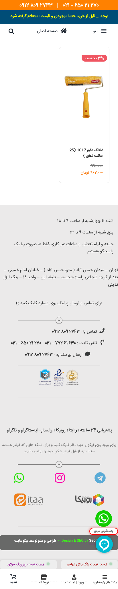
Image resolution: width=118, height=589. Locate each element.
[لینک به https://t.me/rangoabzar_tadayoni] (100, 478)
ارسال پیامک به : (53, 354)
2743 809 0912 (36, 5)
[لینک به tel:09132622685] (102, 330)
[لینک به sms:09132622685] (87, 353)
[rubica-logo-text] (89, 495)
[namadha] (59, 370)
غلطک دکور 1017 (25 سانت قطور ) (86, 153)
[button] (11, 31)
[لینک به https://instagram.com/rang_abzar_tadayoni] (60, 478)
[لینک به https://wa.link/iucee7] (19, 478)
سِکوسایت (21, 541)
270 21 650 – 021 (26, 343)
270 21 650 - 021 (81, 5)
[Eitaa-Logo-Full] (28, 495)
